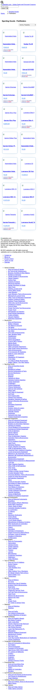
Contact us (7, 255)
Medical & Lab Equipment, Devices (19, 454)
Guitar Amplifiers (13, 518)
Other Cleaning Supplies (16, 464)
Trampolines (12, 576)
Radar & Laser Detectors (16, 354)
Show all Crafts (13, 611)
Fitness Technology (14, 387)
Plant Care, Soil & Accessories (18, 303)
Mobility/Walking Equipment (17, 632)
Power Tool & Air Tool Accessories (19, 308)
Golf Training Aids (13, 396)
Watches (11, 608)
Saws (10, 480)
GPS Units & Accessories (16, 333)
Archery (10, 368)
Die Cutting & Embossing (16, 613)
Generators (11, 439)
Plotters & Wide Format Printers (18, 471)
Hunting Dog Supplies (15, 397)
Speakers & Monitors (15, 536)
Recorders (11, 529)
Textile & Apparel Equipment (17, 490)
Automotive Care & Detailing (17, 583)
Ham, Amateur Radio (14, 334)
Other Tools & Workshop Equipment (19, 297)
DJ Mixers (11, 511)
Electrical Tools (13, 434)
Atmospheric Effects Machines (18, 503)
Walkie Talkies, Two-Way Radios (18, 362)
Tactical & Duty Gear (14, 415)
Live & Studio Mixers (15, 520)
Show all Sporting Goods (16, 366)
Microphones (12, 553)
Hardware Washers (14, 445)
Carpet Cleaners (13, 278)
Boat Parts (11, 587)
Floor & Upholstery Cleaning (17, 436)
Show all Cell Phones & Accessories (20, 674)
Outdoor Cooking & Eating (16, 299)
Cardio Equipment (13, 382)
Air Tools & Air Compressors (17, 271)
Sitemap (7, 262)
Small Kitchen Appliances (16, 313)
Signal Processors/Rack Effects (18, 532)
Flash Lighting (12, 548)
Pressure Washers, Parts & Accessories (21, 475)
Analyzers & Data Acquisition (17, 422)
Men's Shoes (12, 683)
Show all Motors (13, 580)
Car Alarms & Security (15, 325)
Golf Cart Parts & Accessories (17, 592)
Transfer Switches (14, 492)
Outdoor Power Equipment (16, 301)
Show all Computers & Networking (19, 643)
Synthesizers (12, 538)
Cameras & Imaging (14, 425)
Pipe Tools (11, 468)
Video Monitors (13, 559)
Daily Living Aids (13, 622)
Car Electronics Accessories (17, 329)
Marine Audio (12, 343)
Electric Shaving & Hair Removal (18, 624)
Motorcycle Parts (13, 597)
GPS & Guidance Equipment (17, 441)
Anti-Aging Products (14, 620)
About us (7, 257)
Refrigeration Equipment (16, 478)
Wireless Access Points (16, 660)
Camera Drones (13, 545)
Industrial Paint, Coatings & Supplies (20, 450)
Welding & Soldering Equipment (18, 496)
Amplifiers (11, 501)
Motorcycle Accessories (16, 596)
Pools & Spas (12, 306)
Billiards (10, 376)
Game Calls (11, 390)
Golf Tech (11, 394)
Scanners (11, 355)
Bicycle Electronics (14, 373)
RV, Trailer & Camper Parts (16, 603)
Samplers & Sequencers (16, 531)
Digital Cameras (13, 546)
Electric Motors (13, 432)
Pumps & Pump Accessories (17, 476)
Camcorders (12, 543)
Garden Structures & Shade (16, 285)
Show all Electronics (14, 322)
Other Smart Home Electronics (18, 348)
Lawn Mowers (12, 292)
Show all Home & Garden (16, 269)
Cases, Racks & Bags (15, 506)
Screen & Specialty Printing (17, 482)
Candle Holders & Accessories (18, 276)
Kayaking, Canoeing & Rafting (17, 399)
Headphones (12, 336)
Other (10, 599)
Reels (10, 403)
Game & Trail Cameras (15, 389)
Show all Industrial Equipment (17, 420)
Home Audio (12, 338)
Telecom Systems (14, 485)
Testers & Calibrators (15, 489)
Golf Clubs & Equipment (15, 392)
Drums (10, 513)
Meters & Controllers (15, 669)
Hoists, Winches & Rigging (16, 446)
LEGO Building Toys (14, 568)
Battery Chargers (13, 324)
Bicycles (11, 375)
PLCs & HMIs (12, 469)
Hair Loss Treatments (15, 625)
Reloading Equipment (15, 404)
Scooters (11, 406)
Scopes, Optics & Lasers (16, 408)
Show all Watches (14, 606)
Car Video (11, 331)
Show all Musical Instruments (17, 499)
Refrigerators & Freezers (16, 311)
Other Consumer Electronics (17, 347)
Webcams (11, 659)
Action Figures (12, 564)
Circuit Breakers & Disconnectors (18, 427)
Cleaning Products (14, 282)
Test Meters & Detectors (16, 487)
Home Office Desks (14, 290)
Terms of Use (8, 260)
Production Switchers (15, 555)
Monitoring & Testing (14, 634)
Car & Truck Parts (13, 589)
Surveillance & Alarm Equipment (18, 483)
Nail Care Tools (13, 636)
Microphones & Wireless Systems (19, 522)
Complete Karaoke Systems (17, 508)
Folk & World (12, 517)
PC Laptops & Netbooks (16, 652)
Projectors (11, 655)
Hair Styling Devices (14, 627)
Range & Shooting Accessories (18, 401)
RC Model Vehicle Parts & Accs (18, 573)
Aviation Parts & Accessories (17, 585)
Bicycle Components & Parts (17, 371)
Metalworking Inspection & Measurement (21, 461)
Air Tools (11, 582)
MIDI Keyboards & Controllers (17, 524)
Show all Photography (15, 541)
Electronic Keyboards (15, 515)
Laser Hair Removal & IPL (16, 629)
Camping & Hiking (13, 378)
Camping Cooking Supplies (16, 380)
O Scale (10, 569)
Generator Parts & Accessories (18, 438)
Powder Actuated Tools (15, 473)
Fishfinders (11, 383)
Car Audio (11, 327)
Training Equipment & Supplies (18, 417)
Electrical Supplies (14, 283)
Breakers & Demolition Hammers (18, 424)
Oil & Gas (11, 462)
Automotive (11, 566)
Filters (10, 667)
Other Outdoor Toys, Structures (18, 571)
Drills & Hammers (13, 431)
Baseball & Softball (14, 369)
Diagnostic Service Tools (16, 590)
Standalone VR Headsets (16, 357)
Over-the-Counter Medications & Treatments (22, 638)
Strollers (11, 671)
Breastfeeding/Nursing (15, 666)
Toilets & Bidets (13, 315)
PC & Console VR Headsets (17, 352)
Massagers (11, 631)
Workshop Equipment (15, 318)
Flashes (10, 550)
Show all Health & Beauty (16, 618)
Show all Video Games (15, 687)
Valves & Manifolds (14, 494)
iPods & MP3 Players (15, 341)
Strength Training (13, 411)
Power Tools (12, 310)
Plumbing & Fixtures (14, 304)
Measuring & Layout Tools (16, 296)
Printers (10, 653)
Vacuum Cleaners (13, 317)
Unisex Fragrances (14, 639)
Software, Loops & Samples (17, 534)
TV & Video (11, 359)
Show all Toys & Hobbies (16, 562)
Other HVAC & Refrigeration (17, 466)
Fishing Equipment (14, 385)
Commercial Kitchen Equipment (18, 429)
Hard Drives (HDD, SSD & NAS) (18, 650)
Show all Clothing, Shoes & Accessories (21, 682)
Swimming (11, 413)
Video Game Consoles (15, 689)
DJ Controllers (12, 510)
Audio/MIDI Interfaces (15, 504)
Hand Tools (11, 287)
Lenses (10, 552)
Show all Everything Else (16, 664)
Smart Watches (13, 678)
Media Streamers (13, 345)
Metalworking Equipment (16, 459)
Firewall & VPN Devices (16, 648)
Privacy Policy (9, 259)
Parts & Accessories (14, 350)
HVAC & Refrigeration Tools (17, 448)
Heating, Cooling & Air (15, 289)
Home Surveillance (14, 340)
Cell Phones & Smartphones (17, 676)
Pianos (10, 527)
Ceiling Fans (12, 280)
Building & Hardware (14, 275)
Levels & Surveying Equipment (18, 452)
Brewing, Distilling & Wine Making (19, 273)
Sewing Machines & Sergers (17, 615)
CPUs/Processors (14, 646)
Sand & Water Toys (14, 575)
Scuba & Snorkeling (14, 410)
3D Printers (11, 645)
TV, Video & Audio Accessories (18, 361)
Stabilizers (11, 557)
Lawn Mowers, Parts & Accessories (19, 294)
